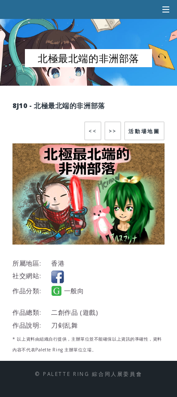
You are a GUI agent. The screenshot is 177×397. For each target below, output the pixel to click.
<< (92, 130)
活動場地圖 (144, 130)
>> (113, 130)
